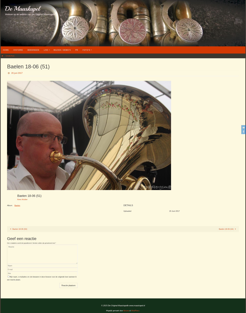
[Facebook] (243, 131)
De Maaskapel (22, 9)
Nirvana (126, 311)
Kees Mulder (22, 199)
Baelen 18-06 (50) (19, 229)
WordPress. (135, 311)
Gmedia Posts (10, 56)
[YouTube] (243, 127)
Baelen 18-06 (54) (226, 229)
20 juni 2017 (17, 73)
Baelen (17, 205)
